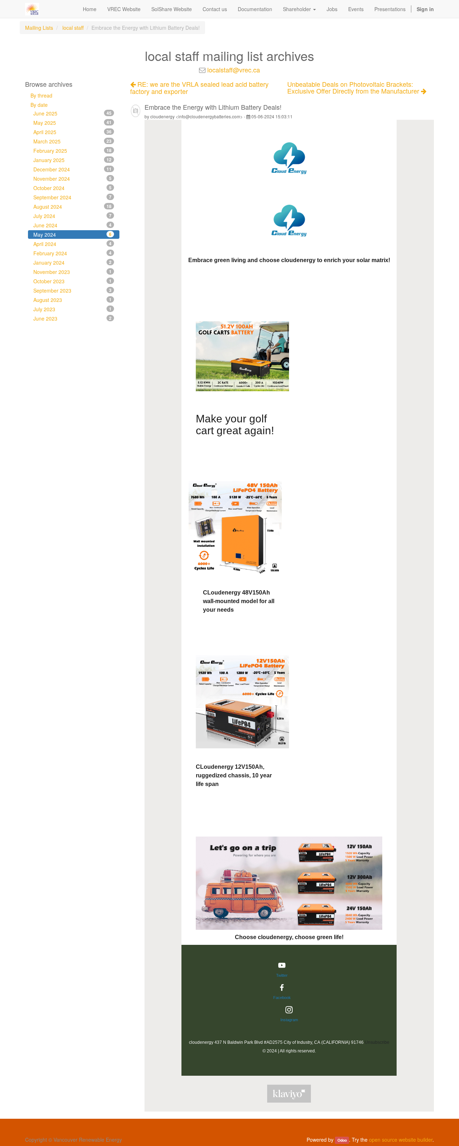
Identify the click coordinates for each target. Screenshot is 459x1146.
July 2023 (72, 309)
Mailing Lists (39, 27)
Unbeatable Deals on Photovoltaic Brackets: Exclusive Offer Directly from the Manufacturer (354, 88)
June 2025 (72, 113)
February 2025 (72, 150)
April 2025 (72, 132)
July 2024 (72, 215)
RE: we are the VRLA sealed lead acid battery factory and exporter (199, 87)
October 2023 (72, 281)
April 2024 (72, 243)
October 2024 (72, 187)
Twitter (282, 975)
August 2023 (72, 299)
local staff (73, 27)
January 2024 (72, 262)
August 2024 (72, 206)
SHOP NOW (239, 460)
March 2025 (72, 141)
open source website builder (400, 1139)
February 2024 (72, 253)
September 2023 (72, 290)
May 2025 (72, 122)
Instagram (289, 1020)
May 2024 (72, 234)
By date (39, 104)
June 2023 (72, 318)
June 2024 (72, 225)
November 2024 (72, 178)
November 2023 (72, 271)
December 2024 (72, 169)
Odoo (342, 1140)
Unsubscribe (377, 1042)
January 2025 (72, 160)
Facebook (282, 997)
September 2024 (72, 197)
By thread (41, 95)
